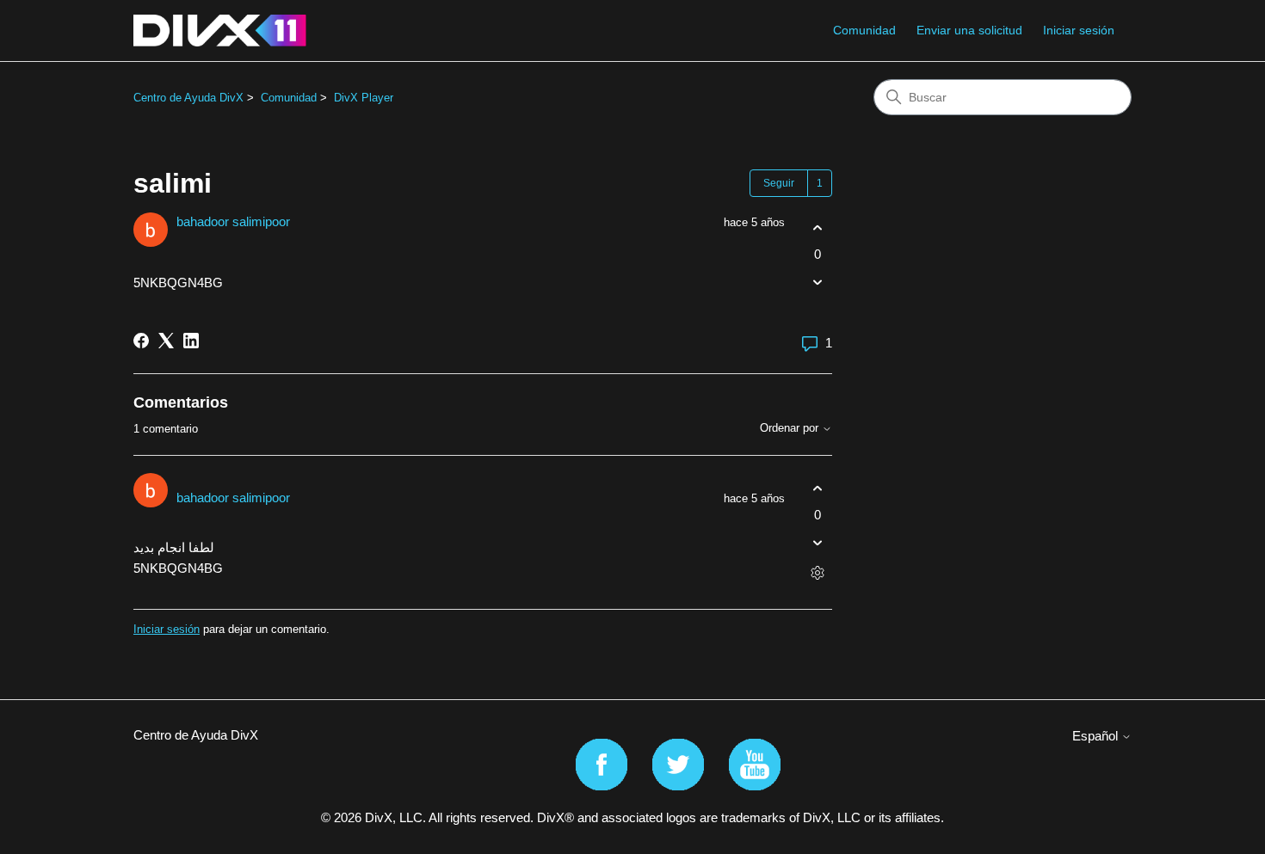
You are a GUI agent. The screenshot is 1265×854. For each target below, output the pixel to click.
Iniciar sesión (166, 629)
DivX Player (363, 97)
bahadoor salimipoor (233, 221)
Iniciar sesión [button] (1078, 30)
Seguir (778, 183)
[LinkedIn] (191, 340)
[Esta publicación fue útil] (817, 227)
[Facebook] (141, 340)
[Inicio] (219, 30)
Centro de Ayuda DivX (188, 97)
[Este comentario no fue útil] (817, 543)
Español (1096, 735)
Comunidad (864, 30)
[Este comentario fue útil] (817, 488)
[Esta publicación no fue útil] (817, 282)
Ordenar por (791, 428)
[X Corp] (166, 340)
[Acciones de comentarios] (817, 573)
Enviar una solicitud (969, 30)
